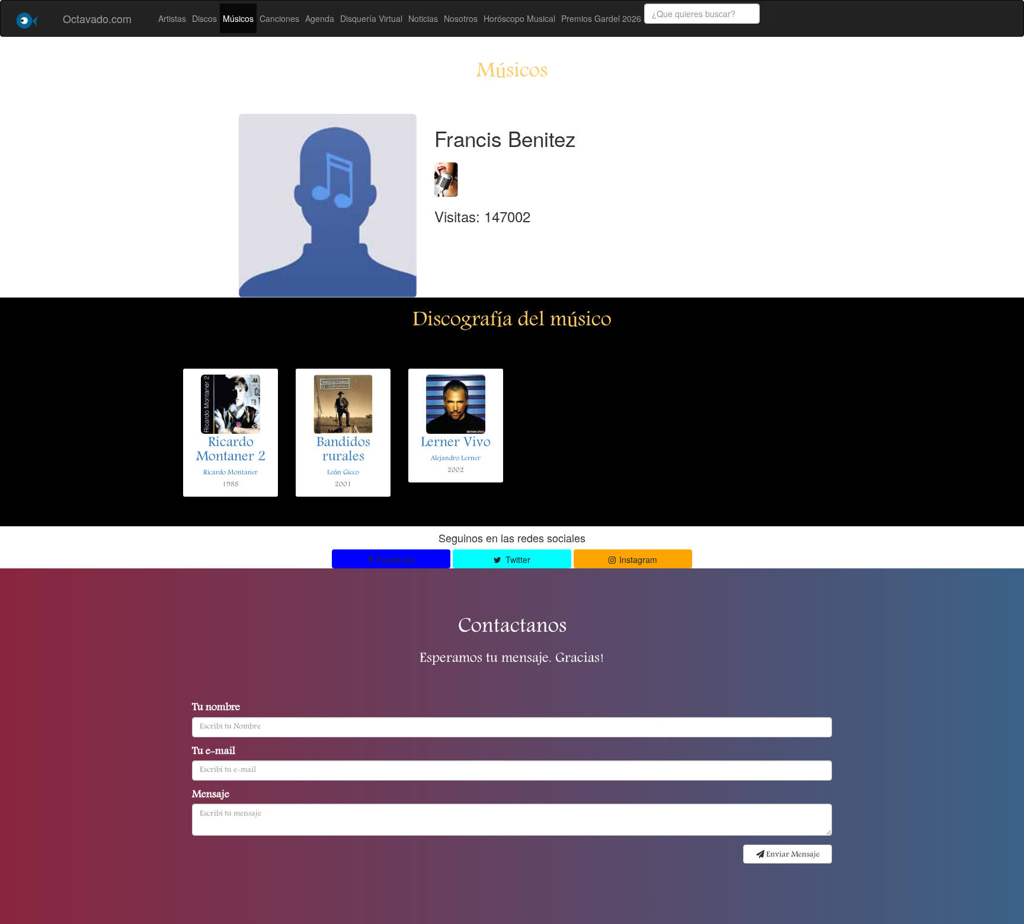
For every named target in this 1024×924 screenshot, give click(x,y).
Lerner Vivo (456, 443)
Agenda (319, 18)
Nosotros (461, 18)
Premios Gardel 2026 (601, 18)
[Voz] (446, 176)
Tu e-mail (213, 752)
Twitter (516, 559)
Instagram (637, 559)
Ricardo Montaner (230, 472)
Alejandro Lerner (456, 458)
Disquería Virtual (371, 18)
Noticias (423, 18)
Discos (204, 18)
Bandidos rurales (343, 450)
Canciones (279, 18)
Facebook (394, 559)
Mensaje (210, 795)
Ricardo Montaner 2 (230, 450)
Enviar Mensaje (792, 854)
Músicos (238, 18)
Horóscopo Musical (519, 18)
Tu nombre (216, 708)
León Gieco (343, 472)
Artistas (172, 18)
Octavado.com (97, 18)
